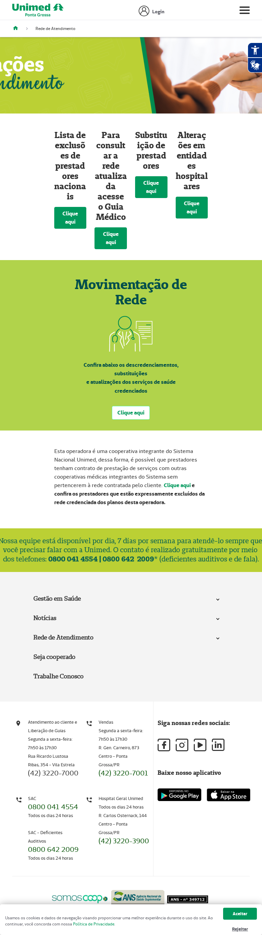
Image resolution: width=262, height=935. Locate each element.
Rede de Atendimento (63, 637)
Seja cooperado (54, 657)
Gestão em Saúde (57, 598)
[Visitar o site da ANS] (137, 897)
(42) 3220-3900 (124, 840)
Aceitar (240, 914)
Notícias (44, 618)
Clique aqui (70, 217)
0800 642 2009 (53, 849)
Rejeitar (240, 929)
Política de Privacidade (93, 923)
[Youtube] (200, 745)
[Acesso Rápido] (18, 28)
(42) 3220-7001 (123, 773)
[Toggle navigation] (244, 11)
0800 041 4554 (53, 806)
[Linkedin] (218, 745)
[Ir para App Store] (228, 794)
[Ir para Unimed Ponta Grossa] (37, 11)
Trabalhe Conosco (58, 676)
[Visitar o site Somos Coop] (79, 898)
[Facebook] (164, 745)
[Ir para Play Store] (179, 794)
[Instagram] (182, 745)
